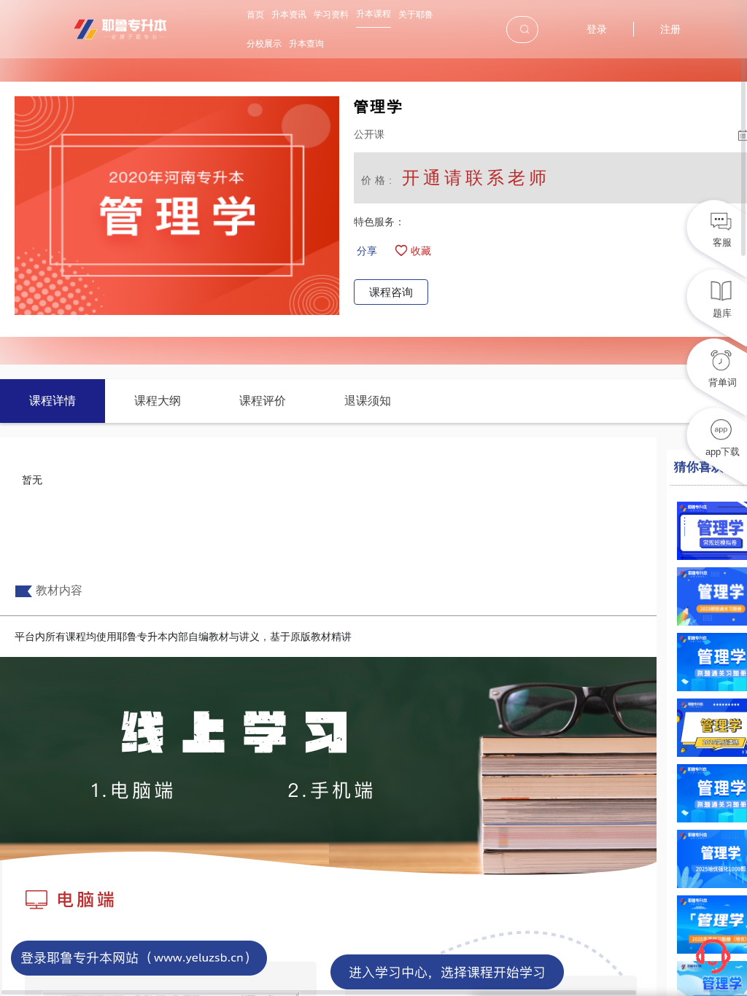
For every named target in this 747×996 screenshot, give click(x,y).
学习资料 (331, 14)
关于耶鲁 (415, 14)
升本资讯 (288, 14)
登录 (597, 29)
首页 (255, 14)
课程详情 (52, 400)
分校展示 (264, 44)
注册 (670, 29)
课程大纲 (157, 400)
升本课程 (373, 14)
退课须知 (367, 400)
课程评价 (262, 400)
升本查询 (306, 44)
